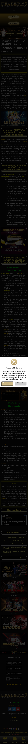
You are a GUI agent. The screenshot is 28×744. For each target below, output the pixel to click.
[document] (14, 372)
